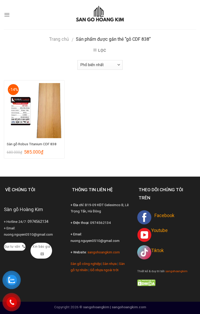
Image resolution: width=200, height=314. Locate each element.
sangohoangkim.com (104, 252)
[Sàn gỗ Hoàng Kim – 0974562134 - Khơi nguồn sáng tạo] (100, 14)
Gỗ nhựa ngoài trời (104, 270)
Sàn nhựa (110, 263)
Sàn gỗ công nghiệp (86, 263)
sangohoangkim (176, 271)
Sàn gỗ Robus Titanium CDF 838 (32, 144)
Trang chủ (59, 39)
